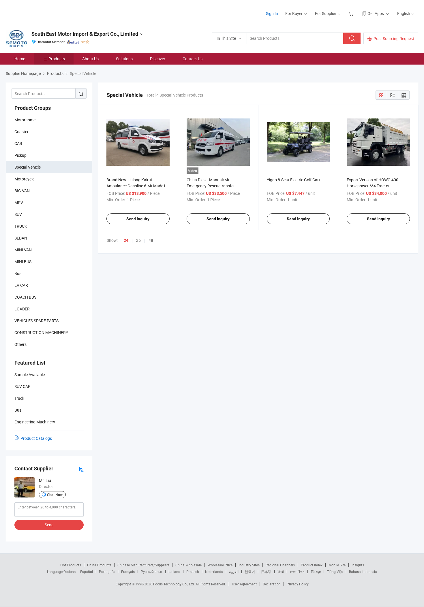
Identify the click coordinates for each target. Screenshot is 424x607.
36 (138, 240)
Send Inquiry (137, 218)
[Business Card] (81, 469)
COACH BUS (25, 297)
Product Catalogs (36, 438)
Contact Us (192, 58)
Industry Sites (249, 565)
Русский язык (151, 571)
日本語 (266, 571)
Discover (157, 58)
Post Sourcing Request (394, 38)
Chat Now (55, 494)
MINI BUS (22, 261)
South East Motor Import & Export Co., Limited (84, 34)
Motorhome (24, 119)
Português (107, 571)
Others (20, 344)
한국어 (250, 571)
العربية (234, 571)
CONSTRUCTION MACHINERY (41, 332)
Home (19, 58)
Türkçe (316, 571)
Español (86, 571)
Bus (17, 273)
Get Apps (376, 13)
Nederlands (214, 571)
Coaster (21, 131)
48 (151, 240)
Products (56, 58)
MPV (18, 202)
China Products (99, 565)
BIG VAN (22, 190)
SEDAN (20, 238)
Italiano (174, 571)
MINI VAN (23, 249)
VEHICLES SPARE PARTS (36, 320)
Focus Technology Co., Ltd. (174, 584)
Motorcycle (24, 179)
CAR (18, 143)
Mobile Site (337, 565)
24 (126, 240)
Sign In (272, 13)
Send (49, 524)
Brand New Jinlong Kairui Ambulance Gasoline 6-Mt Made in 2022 (136, 186)
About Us (90, 58)
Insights (358, 565)
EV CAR (21, 285)
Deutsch (192, 571)
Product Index (311, 565)
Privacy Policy (298, 584)
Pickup (20, 155)
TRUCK (20, 226)
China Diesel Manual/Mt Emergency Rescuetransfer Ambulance (211, 186)
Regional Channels (280, 565)
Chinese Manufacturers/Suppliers (143, 565)
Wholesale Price (220, 565)
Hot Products (70, 565)
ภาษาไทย (297, 571)
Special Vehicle (27, 167)
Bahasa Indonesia (363, 571)
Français (128, 571)
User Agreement (244, 584)
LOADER (22, 309)
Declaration (272, 584)
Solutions (124, 58)
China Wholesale (188, 565)
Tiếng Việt (335, 571)
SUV (18, 214)
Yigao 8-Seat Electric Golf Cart (293, 179)
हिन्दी (280, 571)
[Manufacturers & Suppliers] (43, 11)
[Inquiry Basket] (352, 13)
